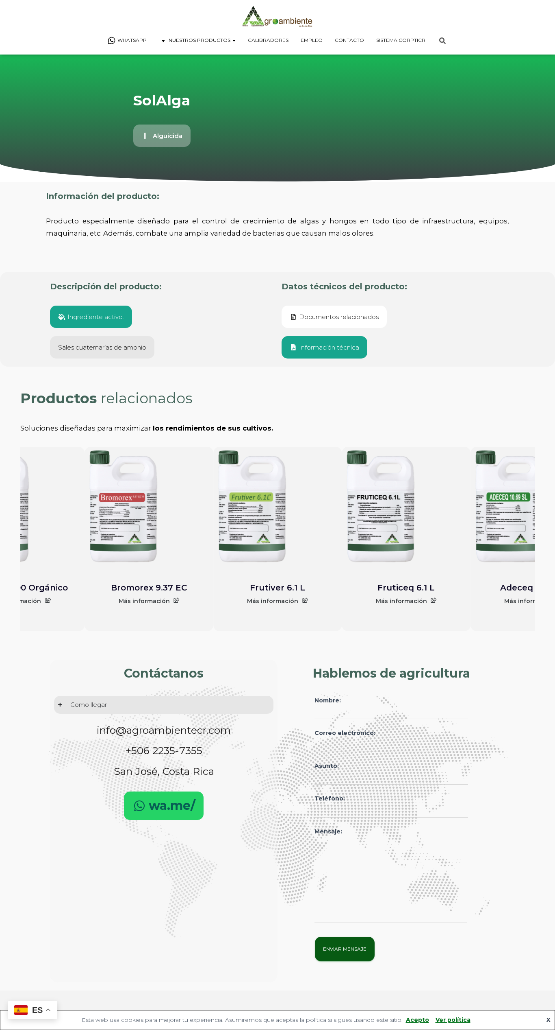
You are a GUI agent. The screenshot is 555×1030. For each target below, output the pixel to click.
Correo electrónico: (344, 733)
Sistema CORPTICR (400, 40)
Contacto (349, 40)
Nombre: (327, 700)
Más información (144, 601)
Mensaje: (328, 831)
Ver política (453, 1019)
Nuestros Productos (200, 40)
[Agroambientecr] (277, 16)
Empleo (312, 40)
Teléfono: (329, 798)
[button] (162, 136)
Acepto (417, 1019)
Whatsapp (132, 40)
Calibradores (268, 40)
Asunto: (326, 766)
